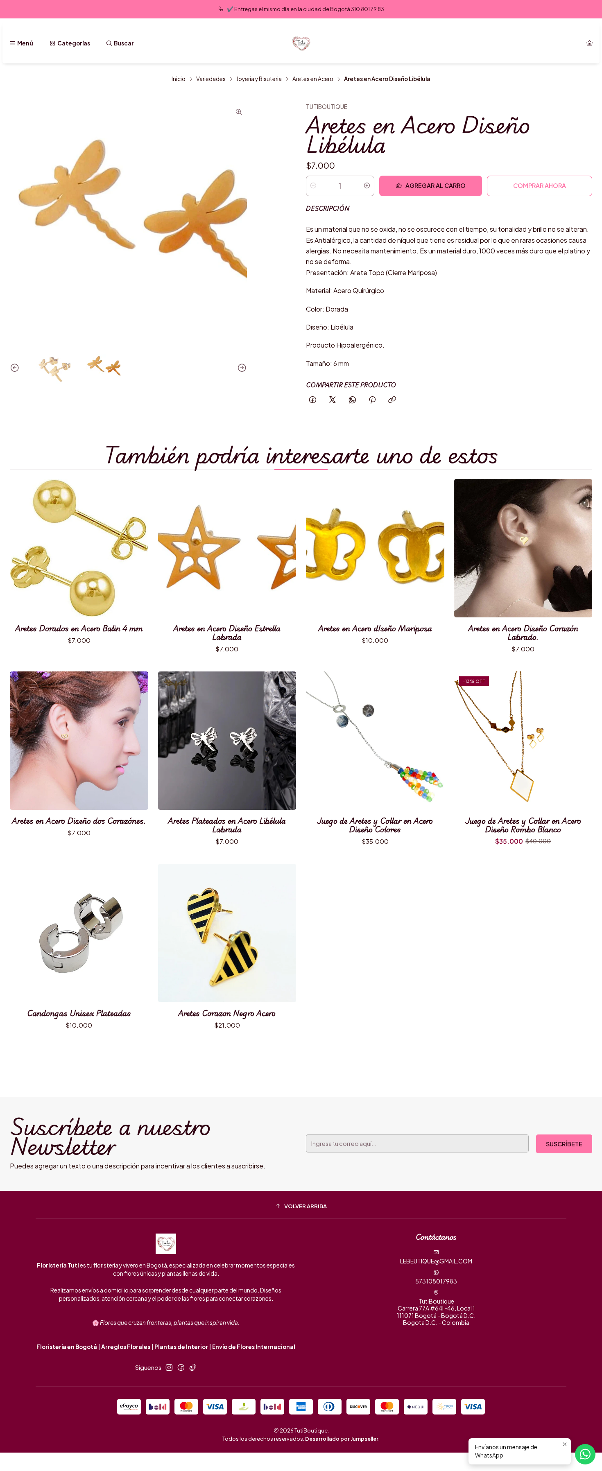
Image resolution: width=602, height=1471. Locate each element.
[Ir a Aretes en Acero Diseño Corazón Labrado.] (523, 548)
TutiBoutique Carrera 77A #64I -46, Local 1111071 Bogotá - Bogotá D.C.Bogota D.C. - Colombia (436, 1311)
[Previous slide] (16, 368)
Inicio (179, 79)
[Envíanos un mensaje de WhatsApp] (585, 1454)
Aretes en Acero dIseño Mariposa (375, 628)
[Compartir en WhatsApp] (352, 400)
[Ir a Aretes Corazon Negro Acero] (227, 933)
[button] (301, 1206)
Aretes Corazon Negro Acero (227, 1013)
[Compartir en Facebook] (312, 400)
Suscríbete (564, 1144)
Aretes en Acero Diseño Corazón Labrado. (523, 633)
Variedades (211, 79)
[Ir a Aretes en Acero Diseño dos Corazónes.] (79, 740)
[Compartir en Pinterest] (372, 400)
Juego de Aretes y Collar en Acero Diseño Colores (375, 825)
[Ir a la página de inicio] (301, 43)
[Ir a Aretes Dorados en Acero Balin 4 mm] (79, 548)
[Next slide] (241, 368)
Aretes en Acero (312, 79)
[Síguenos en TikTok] (193, 1367)
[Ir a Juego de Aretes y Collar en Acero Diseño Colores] (375, 740)
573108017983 (436, 1281)
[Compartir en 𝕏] (332, 400)
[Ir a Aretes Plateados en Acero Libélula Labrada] (227, 740)
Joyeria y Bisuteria (259, 79)
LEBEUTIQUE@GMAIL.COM (436, 1261)
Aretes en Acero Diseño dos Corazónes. (79, 820)
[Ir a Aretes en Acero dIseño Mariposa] (375, 548)
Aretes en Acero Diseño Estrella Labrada (227, 633)
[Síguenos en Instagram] (169, 1367)
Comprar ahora (539, 185)
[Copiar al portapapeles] (392, 400)
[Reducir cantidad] (313, 186)
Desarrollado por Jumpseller (341, 1438)
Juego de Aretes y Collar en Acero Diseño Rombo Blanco (523, 825)
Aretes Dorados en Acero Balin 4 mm (79, 628)
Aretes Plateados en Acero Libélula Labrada (227, 825)
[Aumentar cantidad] (367, 186)
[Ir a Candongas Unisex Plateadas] (79, 933)
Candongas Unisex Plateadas (79, 1013)
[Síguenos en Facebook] (181, 1367)
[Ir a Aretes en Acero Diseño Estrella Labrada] (227, 548)
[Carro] (589, 43)
